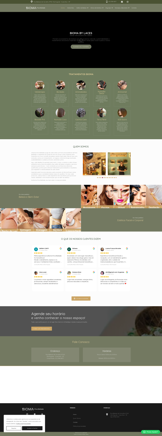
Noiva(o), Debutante (121, 8)
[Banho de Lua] (8, 220)
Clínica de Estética (96, 8)
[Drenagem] (40, 220)
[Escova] (105, 196)
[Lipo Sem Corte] (73, 220)
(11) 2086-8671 (112, 1)
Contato (134, 8)
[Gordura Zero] (57, 220)
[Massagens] (89, 196)
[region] (24, 423)
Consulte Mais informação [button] (42, 264)
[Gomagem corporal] (24, 220)
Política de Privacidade (23, 423)
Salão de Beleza (81, 8)
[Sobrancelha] (138, 196)
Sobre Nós (70, 8)
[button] (122, 2)
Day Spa (108, 8)
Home (63, 8)
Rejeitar (13, 428)
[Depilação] (154, 196)
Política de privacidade (79, 426)
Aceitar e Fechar (32, 428)
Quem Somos (77, 418)
